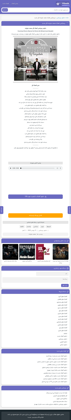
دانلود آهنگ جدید (62, 336)
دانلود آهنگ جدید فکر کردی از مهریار (57, 370)
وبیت (29, 417)
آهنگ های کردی (62, 319)
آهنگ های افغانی (62, 299)
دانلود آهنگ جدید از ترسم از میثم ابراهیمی (55, 373)
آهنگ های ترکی (63, 311)
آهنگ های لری (63, 328)
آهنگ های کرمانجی (62, 322)
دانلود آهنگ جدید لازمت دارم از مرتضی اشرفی (54, 367)
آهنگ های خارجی (62, 313)
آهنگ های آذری (63, 296)
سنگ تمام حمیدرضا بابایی (60, 401)
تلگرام (22, 226)
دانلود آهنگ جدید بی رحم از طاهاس (57, 365)
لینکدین (35, 226)
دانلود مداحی (63, 345)
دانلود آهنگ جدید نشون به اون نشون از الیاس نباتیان (52, 362)
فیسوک (49, 226)
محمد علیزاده (32, 234)
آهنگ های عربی (62, 316)
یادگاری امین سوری (62, 399)
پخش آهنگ (14, 4)
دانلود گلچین (63, 342)
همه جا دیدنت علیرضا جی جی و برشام (57, 393)
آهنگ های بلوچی (62, 305)
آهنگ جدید (5, 4)
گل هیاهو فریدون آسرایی (60, 396)
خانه (67, 18)
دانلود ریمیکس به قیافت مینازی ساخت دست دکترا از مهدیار (50, 404)
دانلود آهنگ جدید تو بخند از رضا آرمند (56, 356)
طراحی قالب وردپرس (38, 417)
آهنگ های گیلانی (62, 325)
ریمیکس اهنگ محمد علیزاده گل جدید (53, 23)
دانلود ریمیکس (60, 18)
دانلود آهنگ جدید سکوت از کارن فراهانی (56, 376)
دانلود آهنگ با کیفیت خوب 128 (34, 196)
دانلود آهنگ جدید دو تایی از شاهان (57, 359)
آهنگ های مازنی (62, 330)
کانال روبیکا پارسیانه (35, 215)
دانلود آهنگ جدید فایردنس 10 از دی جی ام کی (54, 382)
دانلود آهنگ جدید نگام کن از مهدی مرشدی (55, 379)
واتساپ (29, 226)
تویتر (42, 226)
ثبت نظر (64, 285)
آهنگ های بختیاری (62, 302)
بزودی (65, 333)
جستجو (5, 10)
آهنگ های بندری (62, 308)
